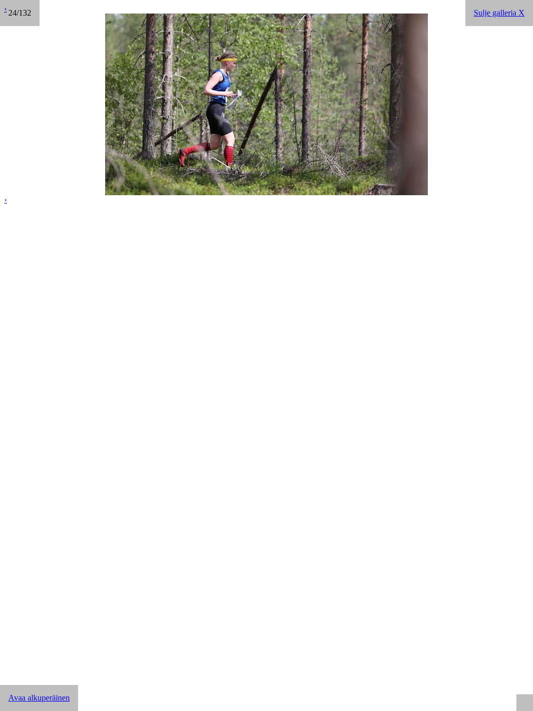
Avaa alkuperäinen (39, 697)
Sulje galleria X (499, 12)
